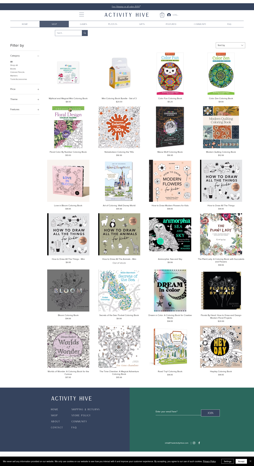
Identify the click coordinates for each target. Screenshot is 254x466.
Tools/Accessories (18, 79)
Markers (14, 75)
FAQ (74, 427)
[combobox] (230, 45)
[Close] (250, 461)
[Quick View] (68, 74)
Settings (227, 461)
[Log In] (168, 15)
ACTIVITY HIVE (127, 14)
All (11, 61)
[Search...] (85, 33)
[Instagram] (194, 443)
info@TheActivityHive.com (176, 443)
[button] (81, 14)
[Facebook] (199, 443)
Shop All (14, 65)
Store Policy (81, 415)
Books (13, 69)
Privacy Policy (209, 461)
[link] (162, 14)
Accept (241, 461)
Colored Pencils (17, 72)
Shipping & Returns (85, 409)
